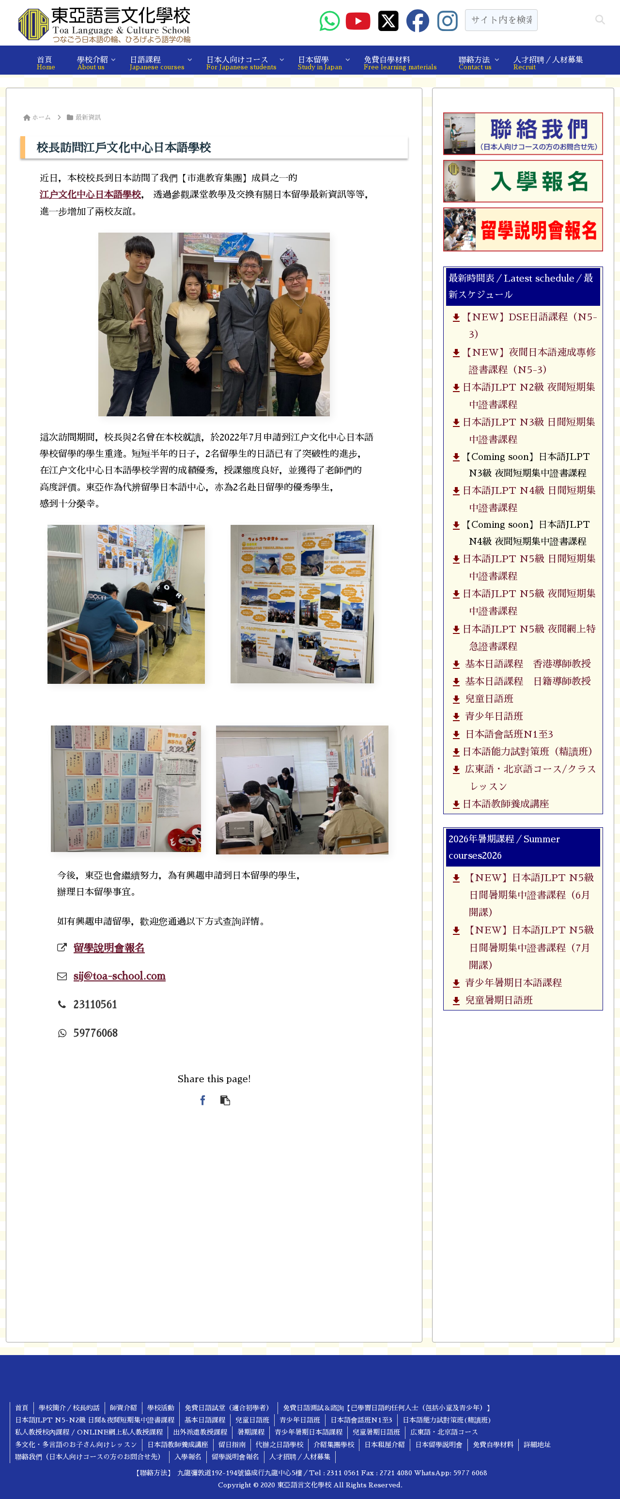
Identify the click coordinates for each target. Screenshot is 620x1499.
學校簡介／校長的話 (69, 1407)
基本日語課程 (205, 1420)
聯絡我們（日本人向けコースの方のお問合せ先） (89, 1456)
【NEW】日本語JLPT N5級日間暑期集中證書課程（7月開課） (527, 948)
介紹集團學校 (333, 1444)
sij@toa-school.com (120, 976)
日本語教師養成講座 (504, 804)
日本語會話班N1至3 (506, 734)
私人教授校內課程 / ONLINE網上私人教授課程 (89, 1432)
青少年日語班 (491, 717)
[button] (600, 20)
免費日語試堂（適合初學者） (229, 1407)
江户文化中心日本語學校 (90, 194)
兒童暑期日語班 (496, 1001)
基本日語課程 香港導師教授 (525, 664)
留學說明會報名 (109, 948)
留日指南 (232, 1444)
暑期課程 (250, 1432)
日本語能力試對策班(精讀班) (447, 1420)
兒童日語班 (486, 699)
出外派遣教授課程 (200, 1432)
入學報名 (188, 1456)
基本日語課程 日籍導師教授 (525, 681)
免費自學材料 (493, 1444)
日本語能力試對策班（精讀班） (529, 752)
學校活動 (160, 1407)
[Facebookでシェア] (203, 1100)
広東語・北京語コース (444, 1432)
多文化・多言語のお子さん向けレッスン (76, 1444)
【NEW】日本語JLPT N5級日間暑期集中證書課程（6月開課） (527, 895)
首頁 (22, 1407)
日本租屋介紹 (384, 1444)
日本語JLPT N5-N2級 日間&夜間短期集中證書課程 (94, 1420)
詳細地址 (537, 1444)
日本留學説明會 (439, 1444)
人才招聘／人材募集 (299, 1456)
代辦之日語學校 (279, 1444)
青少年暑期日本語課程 (511, 983)
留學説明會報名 (235, 1456)
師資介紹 (123, 1407)
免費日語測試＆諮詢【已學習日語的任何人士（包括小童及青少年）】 (388, 1407)
